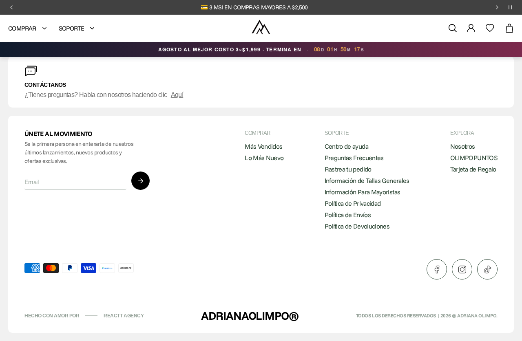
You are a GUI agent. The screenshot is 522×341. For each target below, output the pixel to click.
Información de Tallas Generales (367, 180)
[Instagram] (462, 269)
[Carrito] (509, 28)
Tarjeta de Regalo (473, 169)
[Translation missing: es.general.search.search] (453, 28)
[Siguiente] (497, 7)
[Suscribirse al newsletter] (140, 181)
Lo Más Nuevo (264, 158)
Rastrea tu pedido (348, 169)
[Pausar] (510, 7)
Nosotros (462, 146)
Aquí (177, 94)
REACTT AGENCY (124, 316)
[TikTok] (487, 269)
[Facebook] (437, 269)
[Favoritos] (490, 28)
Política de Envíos (348, 215)
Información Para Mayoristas (362, 192)
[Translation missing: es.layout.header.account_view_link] (471, 28)
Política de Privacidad (353, 203)
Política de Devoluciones (357, 226)
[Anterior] (11, 7)
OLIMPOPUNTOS (474, 158)
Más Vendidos (263, 146)
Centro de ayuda (346, 146)
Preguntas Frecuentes (354, 158)
